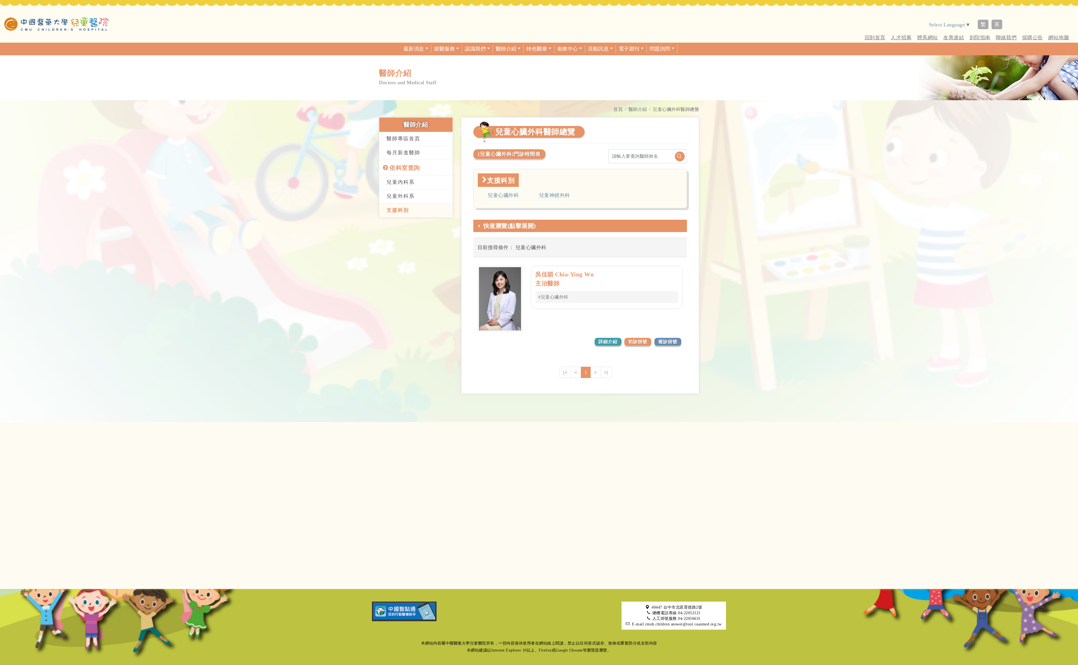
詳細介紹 (608, 341)
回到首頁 (875, 37)
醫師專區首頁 (403, 138)
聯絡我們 (1006, 37)
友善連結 (953, 37)
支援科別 (398, 210)
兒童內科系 (401, 182)
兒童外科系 (401, 196)
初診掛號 (637, 341)
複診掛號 (667, 341)
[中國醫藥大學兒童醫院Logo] (56, 24)
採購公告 (1032, 37)
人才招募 (901, 37)
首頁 (618, 109)
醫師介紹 (638, 109)
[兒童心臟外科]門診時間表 (509, 154)
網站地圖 (1058, 37)
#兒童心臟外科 (553, 297)
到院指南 (980, 37)
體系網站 (927, 37)
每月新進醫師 (403, 152)
